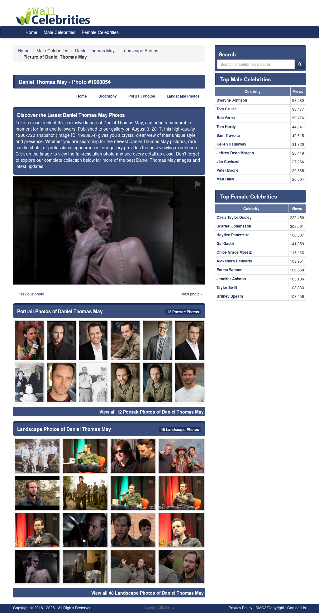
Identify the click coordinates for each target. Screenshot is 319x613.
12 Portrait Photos (183, 311)
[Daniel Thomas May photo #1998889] (85, 566)
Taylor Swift (227, 287)
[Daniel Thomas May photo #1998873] (93, 382)
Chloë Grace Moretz (234, 252)
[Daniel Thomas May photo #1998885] (157, 340)
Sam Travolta (228, 135)
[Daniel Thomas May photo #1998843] (133, 492)
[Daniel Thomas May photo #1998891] (29, 382)
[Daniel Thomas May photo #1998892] (133, 456)
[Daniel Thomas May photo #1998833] (133, 566)
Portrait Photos (141, 96)
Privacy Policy (240, 607)
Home (31, 32)
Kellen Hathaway (231, 144)
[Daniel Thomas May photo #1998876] (189, 382)
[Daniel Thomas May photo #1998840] (93, 340)
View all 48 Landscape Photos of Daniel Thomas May (147, 593)
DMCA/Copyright (269, 607)
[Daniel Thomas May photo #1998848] (133, 530)
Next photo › (191, 293)
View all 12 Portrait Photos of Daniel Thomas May (151, 412)
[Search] (299, 64)
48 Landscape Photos (180, 429)
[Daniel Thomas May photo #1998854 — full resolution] (109, 230)
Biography (107, 96)
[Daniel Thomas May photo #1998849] (85, 530)
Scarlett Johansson (234, 226)
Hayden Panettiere (233, 234)
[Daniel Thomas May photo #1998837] (85, 456)
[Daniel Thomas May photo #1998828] (125, 382)
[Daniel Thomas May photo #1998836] (37, 530)
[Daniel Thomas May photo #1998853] (181, 530)
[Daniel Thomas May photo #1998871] (61, 382)
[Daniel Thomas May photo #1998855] (181, 456)
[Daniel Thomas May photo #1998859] (157, 382)
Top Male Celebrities (245, 79)
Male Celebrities (59, 32)
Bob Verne (226, 117)
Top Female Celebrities (248, 196)
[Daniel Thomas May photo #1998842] (189, 340)
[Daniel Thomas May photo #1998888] (85, 492)
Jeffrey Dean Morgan (235, 153)
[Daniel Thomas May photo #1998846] (181, 492)
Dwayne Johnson (232, 100)
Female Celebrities (100, 32)
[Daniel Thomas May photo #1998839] (181, 566)
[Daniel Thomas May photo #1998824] (125, 340)
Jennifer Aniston (231, 278)
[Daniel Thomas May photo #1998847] (29, 340)
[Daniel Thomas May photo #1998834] (37, 492)
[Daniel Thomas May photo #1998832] (61, 340)
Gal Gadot (225, 243)
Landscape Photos (183, 96)
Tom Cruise (227, 109)
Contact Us (296, 607)
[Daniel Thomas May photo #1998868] (37, 456)
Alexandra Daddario (234, 261)
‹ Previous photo (30, 293)
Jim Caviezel (228, 161)
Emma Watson (229, 269)
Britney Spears (230, 296)
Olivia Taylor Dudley (234, 217)
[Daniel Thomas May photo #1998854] (37, 566)
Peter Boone (228, 170)
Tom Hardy (226, 126)
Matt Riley (225, 179)
